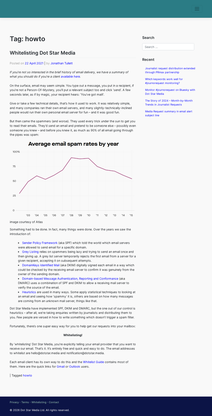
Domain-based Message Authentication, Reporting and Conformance (70, 278)
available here (70, 76)
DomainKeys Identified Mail (40, 265)
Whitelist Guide (93, 362)
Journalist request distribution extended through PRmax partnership (170, 70)
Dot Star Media (29, 410)
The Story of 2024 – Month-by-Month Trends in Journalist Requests (169, 102)
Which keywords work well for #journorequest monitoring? (164, 81)
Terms (25, 402)
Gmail (61, 366)
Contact (54, 402)
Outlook (74, 366)
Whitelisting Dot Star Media (42, 53)
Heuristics (29, 292)
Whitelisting (38, 402)
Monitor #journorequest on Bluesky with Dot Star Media (170, 91)
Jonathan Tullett (62, 63)
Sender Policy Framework (40, 243)
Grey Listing (30, 251)
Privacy (14, 402)
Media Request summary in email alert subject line (168, 113)
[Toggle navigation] (197, 9)
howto (27, 375)
